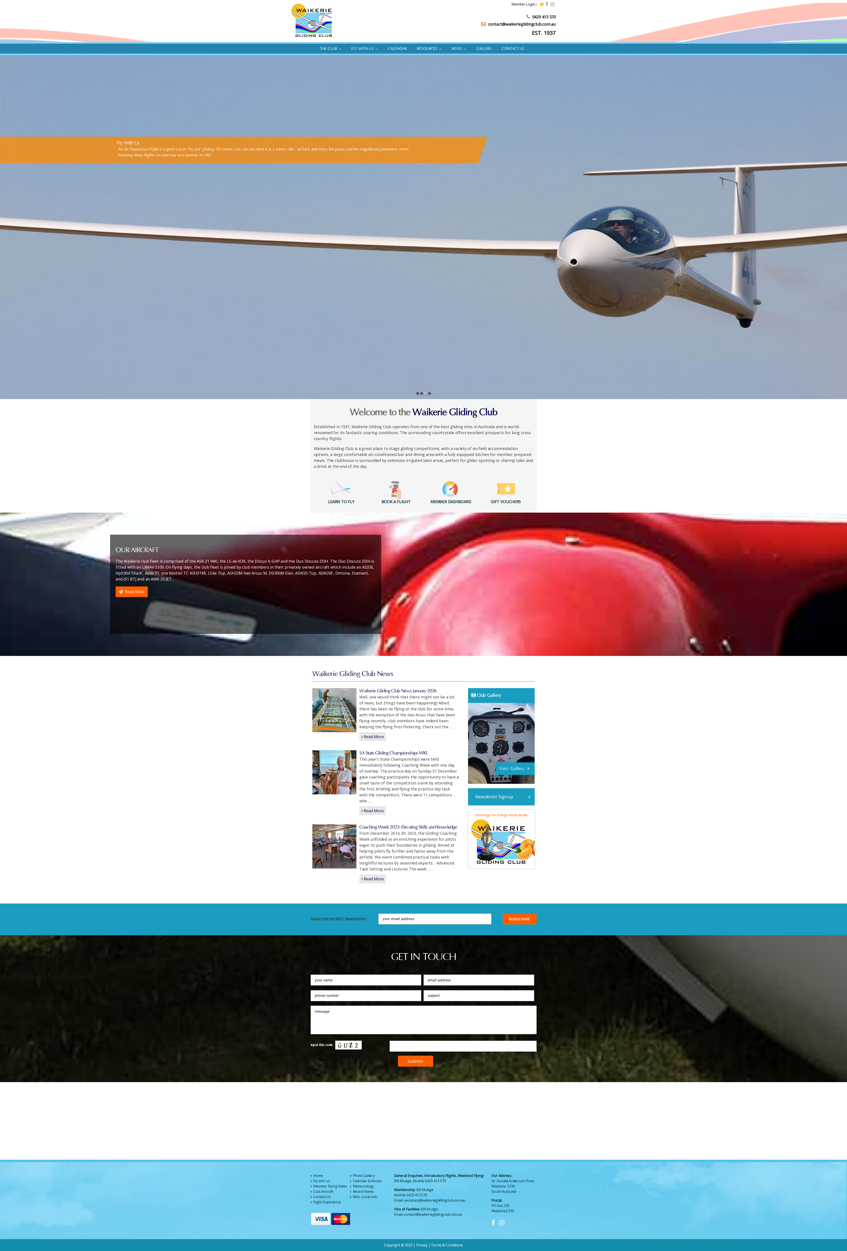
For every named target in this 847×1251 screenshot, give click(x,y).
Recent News (363, 1191)
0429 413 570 (544, 16)
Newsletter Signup (494, 797)
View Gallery (512, 768)
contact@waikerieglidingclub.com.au (522, 24)
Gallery (483, 49)
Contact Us (513, 49)
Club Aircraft (323, 1191)
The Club (328, 49)
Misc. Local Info (365, 1196)
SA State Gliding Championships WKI (393, 753)
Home (318, 1175)
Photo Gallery (364, 1175)
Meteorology (363, 1186)
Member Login (523, 4)
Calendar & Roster (367, 1180)
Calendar (397, 49)
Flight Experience (327, 1202)
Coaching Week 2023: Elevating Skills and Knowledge (408, 827)
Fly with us (362, 49)
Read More (135, 591)
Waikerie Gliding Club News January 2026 (398, 691)
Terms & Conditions (447, 1245)
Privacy (421, 1245)
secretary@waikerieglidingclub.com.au (434, 1200)
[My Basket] (542, 4)
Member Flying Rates (330, 1186)
